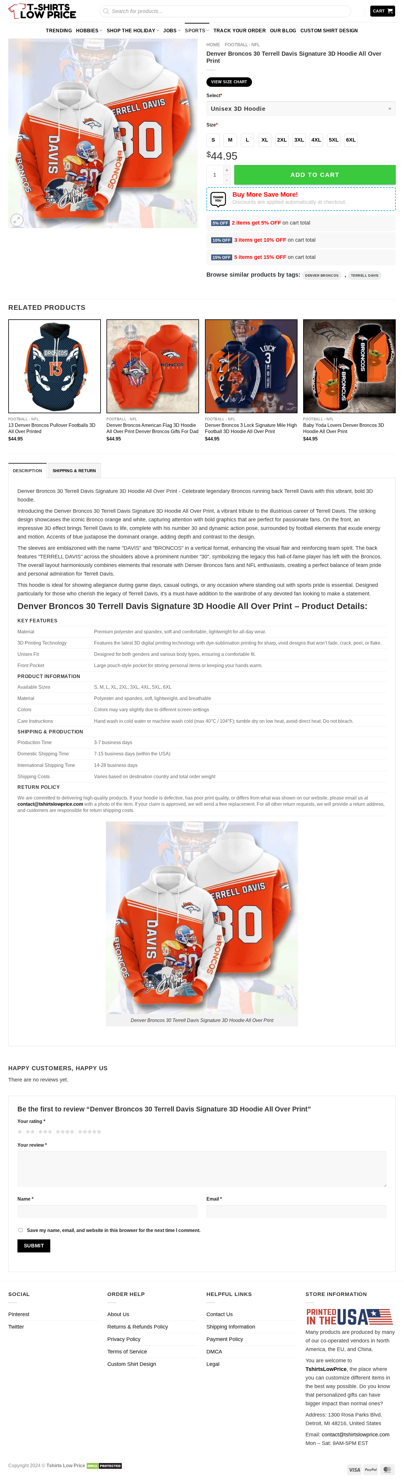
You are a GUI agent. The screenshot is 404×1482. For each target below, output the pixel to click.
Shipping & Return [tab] (74, 470)
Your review (32, 1145)
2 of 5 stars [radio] (29, 1132)
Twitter (16, 1327)
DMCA (214, 1352)
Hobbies (87, 30)
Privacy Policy (123, 1339)
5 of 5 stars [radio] (88, 1132)
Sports (195, 30)
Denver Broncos (322, 275)
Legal (212, 1364)
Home (213, 44)
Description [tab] (27, 470)
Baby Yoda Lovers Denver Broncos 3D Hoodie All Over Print (343, 428)
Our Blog (283, 30)
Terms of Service (127, 1352)
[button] (382, 11)
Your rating (31, 1121)
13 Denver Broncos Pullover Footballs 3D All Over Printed (52, 428)
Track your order (240, 30)
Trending (59, 30)
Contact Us (219, 1314)
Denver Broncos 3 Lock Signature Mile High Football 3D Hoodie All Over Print (251, 428)
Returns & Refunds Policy (137, 1327)
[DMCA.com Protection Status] (104, 1465)
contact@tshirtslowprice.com (356, 1435)
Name (25, 1198)
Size (212, 124)
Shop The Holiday (131, 30)
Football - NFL (242, 44)
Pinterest (18, 1314)
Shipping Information (230, 1327)
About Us (118, 1314)
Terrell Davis (365, 275)
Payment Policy (224, 1339)
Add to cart (315, 174)
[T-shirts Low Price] (42, 11)
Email (214, 1198)
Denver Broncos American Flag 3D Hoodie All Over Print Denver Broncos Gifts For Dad (152, 428)
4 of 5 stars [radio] (64, 1132)
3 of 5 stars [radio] (44, 1132)
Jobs (170, 30)
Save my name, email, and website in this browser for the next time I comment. (114, 1230)
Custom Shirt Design (329, 30)
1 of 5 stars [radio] (19, 1132)
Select (214, 95)
